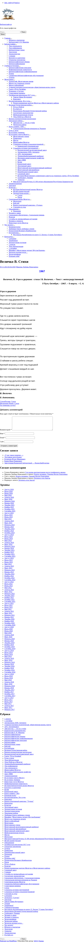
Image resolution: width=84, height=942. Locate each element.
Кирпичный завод (24, 164)
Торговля (12, 185)
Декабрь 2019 (9, 643)
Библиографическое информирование (23, 71)
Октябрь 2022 (9, 578)
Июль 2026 (8, 491)
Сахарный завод (24, 174)
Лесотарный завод (24, 166)
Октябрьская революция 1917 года (22, 95)
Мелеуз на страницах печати (19, 83)
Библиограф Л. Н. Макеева (19, 42)
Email (2, 438)
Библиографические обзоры (19, 62)
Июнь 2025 (8, 517)
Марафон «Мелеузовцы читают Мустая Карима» (27, 250)
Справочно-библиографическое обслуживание (26, 75)
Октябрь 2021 (9, 599)
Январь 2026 (9, 503)
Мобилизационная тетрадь (23, 115)
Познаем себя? (14, 256)
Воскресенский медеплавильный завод (32, 150)
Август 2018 (9, 674)
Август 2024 (9, 535)
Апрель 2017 (9, 706)
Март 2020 (8, 637)
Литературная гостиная (17, 242)
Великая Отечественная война (20, 105)
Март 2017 (8, 707)
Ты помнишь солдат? (8, 405)
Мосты (15, 140)
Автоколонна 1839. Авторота (28, 152)
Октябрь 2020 (9, 623)
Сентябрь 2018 (9, 672)
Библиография (9, 44)
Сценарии (12, 239)
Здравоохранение (15, 183)
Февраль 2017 (9, 709)
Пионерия (17, 211)
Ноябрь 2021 (9, 597)
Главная (7, 38)
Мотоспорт (17, 201)
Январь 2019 (9, 664)
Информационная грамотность (20, 70)
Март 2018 (8, 684)
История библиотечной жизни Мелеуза (28, 189)
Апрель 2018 (9, 682)
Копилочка (8, 237)
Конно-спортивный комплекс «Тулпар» (28, 205)
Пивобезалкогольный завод (28, 172)
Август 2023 (9, 558)
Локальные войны (15, 121)
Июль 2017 (8, 700)
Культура (12, 187)
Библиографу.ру (6, 24)
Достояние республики (13, 457)
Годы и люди (13, 130)
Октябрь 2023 (9, 554)
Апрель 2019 (9, 658)
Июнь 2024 (8, 539)
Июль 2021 (8, 605)
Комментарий (6, 430)
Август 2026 (9, 489)
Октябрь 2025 (9, 509)
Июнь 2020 (8, 631)
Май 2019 (8, 656)
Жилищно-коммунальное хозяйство (31, 158)
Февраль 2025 (9, 525)
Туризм (7, 903)
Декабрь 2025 (9, 505)
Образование (13, 209)
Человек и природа (16, 221)
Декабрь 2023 (9, 550)
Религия (12, 217)
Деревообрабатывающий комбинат (31, 156)
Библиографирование (17, 64)
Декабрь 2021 (9, 595)
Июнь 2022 (8, 586)
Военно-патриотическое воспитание (22, 119)
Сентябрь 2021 (9, 601)
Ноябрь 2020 (9, 621)
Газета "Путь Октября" (12, 756)
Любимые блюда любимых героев (21, 229)
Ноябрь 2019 (9, 645)
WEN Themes (39, 941)
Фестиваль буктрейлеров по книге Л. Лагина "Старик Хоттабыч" (28, 909)
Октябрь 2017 (9, 694)
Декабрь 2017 (9, 690)
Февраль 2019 (9, 662)
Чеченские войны (19, 125)
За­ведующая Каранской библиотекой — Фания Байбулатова (26, 463)
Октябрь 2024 (9, 533)
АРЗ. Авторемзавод (25, 154)
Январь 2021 (9, 617)
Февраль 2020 (9, 639)
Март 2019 (8, 660)
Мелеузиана (8, 79)
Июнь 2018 (8, 678)
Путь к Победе (18, 107)
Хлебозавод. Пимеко (25, 178)
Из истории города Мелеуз (19, 134)
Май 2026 (8, 495)
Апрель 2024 (9, 542)
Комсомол (17, 99)
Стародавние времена (17, 93)
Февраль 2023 (9, 570)
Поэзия (7, 401)
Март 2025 (8, 523)
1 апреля (12, 244)
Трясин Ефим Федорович (22, 97)
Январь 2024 (9, 548)
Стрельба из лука (19, 207)
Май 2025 (8, 519)
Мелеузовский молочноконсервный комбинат (35, 168)
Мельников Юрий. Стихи (9, 403)
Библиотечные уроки (17, 50)
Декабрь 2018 (9, 666)
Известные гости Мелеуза (18, 223)
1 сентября (13, 248)
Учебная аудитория (11, 66)
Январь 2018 (9, 688)
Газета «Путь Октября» (17, 89)
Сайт (2, 442)
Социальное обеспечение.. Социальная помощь (26, 215)
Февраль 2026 (9, 501)
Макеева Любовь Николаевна (27, 267)
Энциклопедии (14, 54)
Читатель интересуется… (18, 252)
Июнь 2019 (8, 654)
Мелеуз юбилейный (16, 85)
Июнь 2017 (8, 702)
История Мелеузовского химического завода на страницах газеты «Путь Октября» (48, 176)
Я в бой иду (17, 109)
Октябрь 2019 (9, 647)
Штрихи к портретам (16, 40)
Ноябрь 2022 (9, 576)
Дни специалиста (15, 46)
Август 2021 (9, 603)
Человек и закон (15, 213)
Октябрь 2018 (9, 670)
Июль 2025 (8, 515)
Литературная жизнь (21, 193)
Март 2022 (8, 592)
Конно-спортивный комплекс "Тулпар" (19, 801)
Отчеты (11, 77)
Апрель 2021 (9, 611)
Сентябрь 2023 (9, 556)
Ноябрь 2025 (9, 507)
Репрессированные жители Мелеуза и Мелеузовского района (36, 103)
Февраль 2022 (9, 594)
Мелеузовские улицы (21, 136)
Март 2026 (8, 499)
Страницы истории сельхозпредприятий (28, 144)
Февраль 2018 (9, 686)
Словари (12, 56)
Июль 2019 (8, 652)
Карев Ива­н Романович (13, 461)
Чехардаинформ (15, 254)
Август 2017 (9, 698)
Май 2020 (8, 633)
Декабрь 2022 (9, 574)
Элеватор (21, 180)
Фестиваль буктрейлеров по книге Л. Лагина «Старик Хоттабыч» (37, 235)
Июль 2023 (8, 560)
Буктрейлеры (14, 233)
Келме (20, 162)
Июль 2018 (8, 676)
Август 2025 (9, 513)
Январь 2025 (9, 527)
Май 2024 (8, 540)
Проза (20, 197)
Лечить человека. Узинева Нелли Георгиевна (50, 474)
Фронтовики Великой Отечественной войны (30, 111)
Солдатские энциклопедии (23, 113)
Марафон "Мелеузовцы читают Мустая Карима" (22, 817)
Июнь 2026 (8, 493)
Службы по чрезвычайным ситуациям (23, 219)
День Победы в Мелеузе (22, 117)
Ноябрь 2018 (9, 668)
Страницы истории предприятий (25, 148)
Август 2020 (9, 627)
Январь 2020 (9, 641)
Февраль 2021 (9, 615)
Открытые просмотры (17, 60)
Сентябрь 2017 (9, 696)
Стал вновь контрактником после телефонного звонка (45, 472)
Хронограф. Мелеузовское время (21, 81)
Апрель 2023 (9, 566)
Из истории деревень (16, 132)
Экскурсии (13, 52)
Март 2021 (8, 613)
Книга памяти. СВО (16, 127)
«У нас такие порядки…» (13, 455)
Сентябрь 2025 (9, 511)
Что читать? (8, 225)
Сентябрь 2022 (9, 580)
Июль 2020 (8, 629)
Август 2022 (9, 582)
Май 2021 (8, 609)
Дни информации (15, 48)
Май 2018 (8, 680)
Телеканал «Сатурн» (16, 91)
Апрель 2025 (9, 521)
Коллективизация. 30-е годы (19, 101)
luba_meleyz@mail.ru (12, 3)
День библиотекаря (16, 246)
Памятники (17, 138)
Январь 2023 (9, 572)
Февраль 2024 (9, 546)
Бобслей (16, 203)
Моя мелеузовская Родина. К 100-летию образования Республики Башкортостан (43, 182)
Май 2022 (8, 588)
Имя (2, 433)
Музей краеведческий (21, 191)
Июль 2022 (8, 584)
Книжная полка (14, 227)
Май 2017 (8, 704)
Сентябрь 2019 (9, 649)
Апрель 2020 (9, 635)
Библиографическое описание (20, 68)
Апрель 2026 (9, 497)
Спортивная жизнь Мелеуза (19, 199)
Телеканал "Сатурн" (11, 898)
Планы (11, 73)
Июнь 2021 (8, 607)
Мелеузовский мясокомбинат (28, 170)
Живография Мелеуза (21, 142)
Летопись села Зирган (42, 478)
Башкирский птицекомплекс (28, 146)
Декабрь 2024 (9, 529)
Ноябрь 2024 (9, 531)
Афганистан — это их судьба (24, 123)
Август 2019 (9, 651)
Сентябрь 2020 (9, 625)
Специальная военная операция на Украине (29, 128)
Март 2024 (8, 544)
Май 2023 (8, 564)
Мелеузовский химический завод (16, 831)
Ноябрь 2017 (9, 692)
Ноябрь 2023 (9, 552)
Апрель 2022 (9, 590)
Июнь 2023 (8, 562)
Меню (3, 34)
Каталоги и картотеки (17, 58)
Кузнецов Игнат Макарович (14, 459)
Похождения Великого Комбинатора (22, 231)
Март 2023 (8, 568)
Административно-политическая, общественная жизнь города (32, 87)
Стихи (20, 195)
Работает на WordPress (8, 941)
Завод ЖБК (22, 160)
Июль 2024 (8, 537)
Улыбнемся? (13, 240)
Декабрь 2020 (9, 619)
